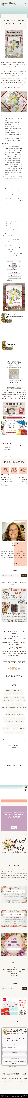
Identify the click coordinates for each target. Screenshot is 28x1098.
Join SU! (18, 711)
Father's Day (19, 704)
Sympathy (15, 728)
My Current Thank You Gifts (14, 969)
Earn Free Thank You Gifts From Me (14, 639)
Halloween (11, 711)
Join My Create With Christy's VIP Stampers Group (14, 654)
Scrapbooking (7, 728)
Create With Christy (10, 1095)
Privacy (18, 1066)
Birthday (6, 697)
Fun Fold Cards (21, 707)
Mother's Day (20, 718)
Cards (8, 447)
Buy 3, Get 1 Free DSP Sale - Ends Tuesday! (7, 482)
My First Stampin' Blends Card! (22, 481)
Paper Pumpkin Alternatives (14, 725)
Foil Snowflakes (7, 451)
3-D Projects (8, 693)
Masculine (20, 714)
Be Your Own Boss (18, 693)
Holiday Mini (7, 456)
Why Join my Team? (14, 645)
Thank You (22, 728)
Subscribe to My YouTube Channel (14, 651)
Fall (12, 704)
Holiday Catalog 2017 (7, 454)
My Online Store (14, 636)
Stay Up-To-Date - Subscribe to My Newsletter (14, 648)
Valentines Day (19, 732)
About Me (14, 973)
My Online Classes (14, 971)
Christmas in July (20, 700)
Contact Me (14, 976)
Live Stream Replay (10, 714)
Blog (5, 447)
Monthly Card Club (9, 718)
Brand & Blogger (10, 1096)
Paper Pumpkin (19, 721)
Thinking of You (8, 732)
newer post (6, 477)
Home (14, 967)
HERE (17, 87)
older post (22, 477)
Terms (13, 1066)
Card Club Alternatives (17, 697)
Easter (7, 704)
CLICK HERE (22, 82)
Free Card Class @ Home (8, 707)
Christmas (7, 449)
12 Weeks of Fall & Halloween (14, 690)
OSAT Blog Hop (9, 721)
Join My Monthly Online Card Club (14, 642)
